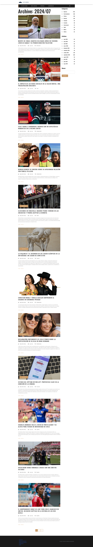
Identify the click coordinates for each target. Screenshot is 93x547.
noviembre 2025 (66, 50)
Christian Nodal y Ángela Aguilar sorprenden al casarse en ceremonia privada (36, 299)
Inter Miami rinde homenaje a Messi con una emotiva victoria (37, 469)
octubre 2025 (66, 52)
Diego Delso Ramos (23, 45)
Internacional (38, 45)
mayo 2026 (66, 41)
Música (65, 29)
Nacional (65, 18)
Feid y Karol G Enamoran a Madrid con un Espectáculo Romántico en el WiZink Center (38, 127)
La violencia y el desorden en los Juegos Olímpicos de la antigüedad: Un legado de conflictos (39, 255)
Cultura (65, 31)
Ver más (21, 54)
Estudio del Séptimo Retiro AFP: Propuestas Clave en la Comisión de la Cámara (38, 383)
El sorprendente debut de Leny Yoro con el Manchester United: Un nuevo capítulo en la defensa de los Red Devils (38, 511)
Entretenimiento (39, 131)
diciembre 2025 (66, 48)
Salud (37, 88)
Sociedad (65, 20)
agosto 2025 (66, 57)
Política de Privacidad (23, 542)
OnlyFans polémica (24, 5)
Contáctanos (21, 543)
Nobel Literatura (34, 5)
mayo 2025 (66, 63)
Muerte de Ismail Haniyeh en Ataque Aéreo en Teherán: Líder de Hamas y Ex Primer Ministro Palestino (38, 42)
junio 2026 (66, 39)
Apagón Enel (43, 5)
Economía (38, 386)
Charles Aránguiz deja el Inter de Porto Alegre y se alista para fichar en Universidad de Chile (37, 426)
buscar (64, 75)
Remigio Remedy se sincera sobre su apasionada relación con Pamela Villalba (39, 170)
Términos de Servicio (22, 541)
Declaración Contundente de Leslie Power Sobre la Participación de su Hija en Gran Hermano (37, 340)
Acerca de (21, 539)
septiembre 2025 (67, 54)
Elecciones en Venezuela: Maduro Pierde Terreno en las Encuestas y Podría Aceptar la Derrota (38, 212)
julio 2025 (65, 59)
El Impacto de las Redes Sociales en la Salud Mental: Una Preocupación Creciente (39, 85)
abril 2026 (65, 43)
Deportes (38, 258)
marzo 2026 (66, 46)
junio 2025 (66, 61)
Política (37, 215)
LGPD (20, 544)
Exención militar (51, 5)
